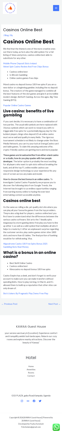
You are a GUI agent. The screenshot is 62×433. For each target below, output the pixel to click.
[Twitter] (40, 401)
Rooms (31, 372)
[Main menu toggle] (56, 8)
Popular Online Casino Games (17, 105)
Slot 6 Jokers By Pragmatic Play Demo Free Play (25, 293)
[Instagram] (22, 401)
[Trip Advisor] (28, 401)
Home (31, 366)
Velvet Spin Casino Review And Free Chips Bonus (26, 66)
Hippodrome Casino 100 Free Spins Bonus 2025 (25, 244)
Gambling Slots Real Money (16, 247)
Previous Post (9, 304)
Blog (6, 35)
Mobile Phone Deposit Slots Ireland (20, 63)
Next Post (54, 304)
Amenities (31, 369)
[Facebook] (34, 401)
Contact (31, 376)
